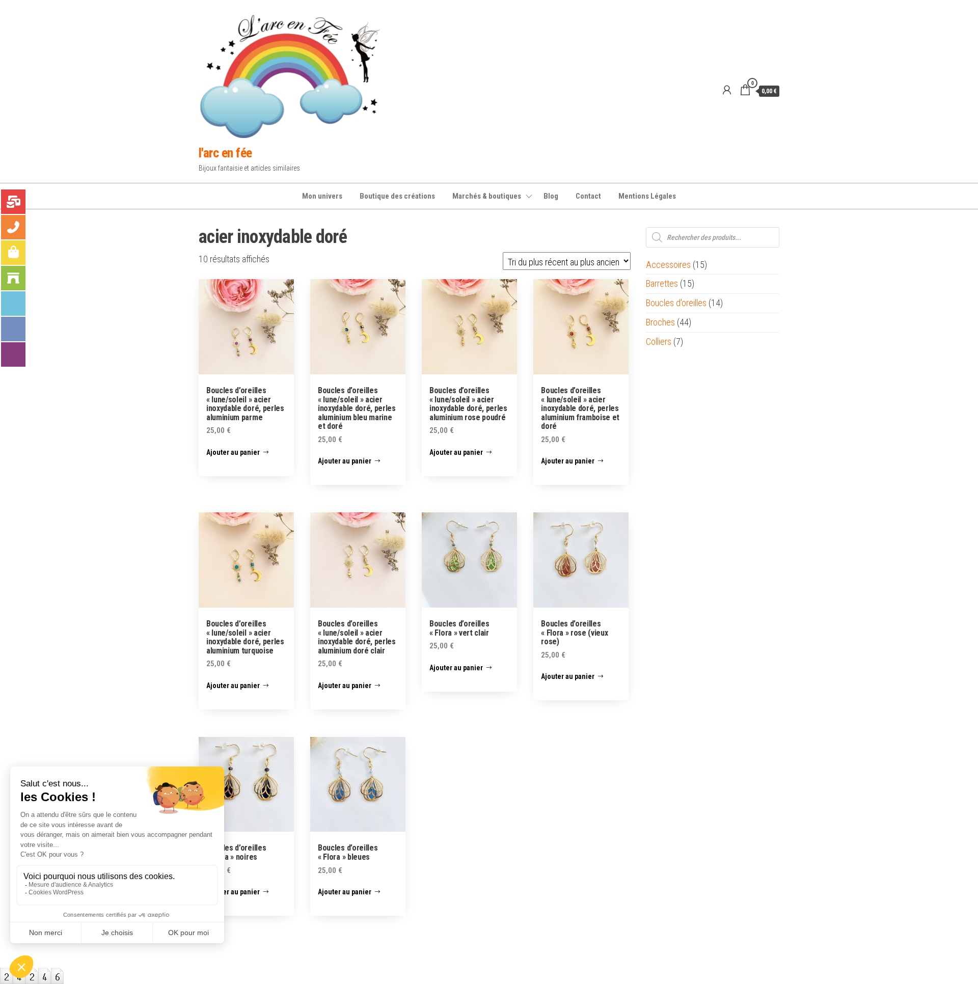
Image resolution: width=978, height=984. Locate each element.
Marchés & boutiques (486, 196)
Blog (551, 196)
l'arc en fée (225, 152)
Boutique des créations (397, 196)
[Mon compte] (727, 90)
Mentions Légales (647, 196)
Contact (588, 196)
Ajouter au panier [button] (233, 452)
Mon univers (322, 196)
